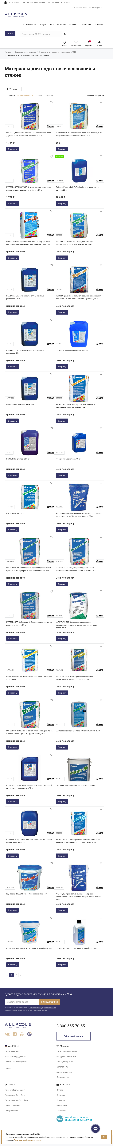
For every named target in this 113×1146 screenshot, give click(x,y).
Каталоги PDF (63, 1067)
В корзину (12, 149)
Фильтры (13, 89)
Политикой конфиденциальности (42, 1008)
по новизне (48, 95)
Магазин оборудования (15, 1056)
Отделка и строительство (25, 52)
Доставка (61, 1095)
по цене (38, 95)
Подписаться (51, 1002)
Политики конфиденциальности (27, 1140)
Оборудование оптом (66, 1056)
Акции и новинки (64, 1072)
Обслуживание (11, 1110)
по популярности (24, 95)
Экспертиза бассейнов (15, 1095)
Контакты (61, 1110)
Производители (64, 1077)
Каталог (10, 33)
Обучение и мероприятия (16, 1062)
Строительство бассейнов (16, 1100)
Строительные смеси (48, 52)
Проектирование (12, 1105)
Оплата (60, 1090)
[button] (64, 43)
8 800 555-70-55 (71, 1026)
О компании (62, 1105)
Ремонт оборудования (15, 1090)
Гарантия (61, 1100)
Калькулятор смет (65, 1062)
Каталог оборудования (67, 1051)
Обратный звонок (73, 1036)
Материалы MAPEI (68, 52)
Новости (9, 1068)
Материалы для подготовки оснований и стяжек (28, 55)
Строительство (11, 1051)
